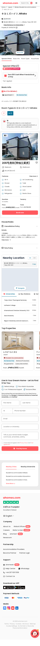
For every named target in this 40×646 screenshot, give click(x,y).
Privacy (12, 624)
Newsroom (7, 537)
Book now (20, 213)
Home (3, 7)
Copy (34, 264)
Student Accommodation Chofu (16, 480)
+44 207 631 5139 (12, 572)
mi (30, 258)
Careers (6, 530)
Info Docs (25, 624)
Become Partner (9, 553)
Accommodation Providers (13, 549)
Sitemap (33, 624)
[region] (20, 279)
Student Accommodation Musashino (18, 476)
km (35, 258)
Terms (6, 624)
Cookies (18, 624)
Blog (5, 534)
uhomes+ (16, 534)
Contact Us (10, 576)
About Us (6, 526)
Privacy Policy (24, 443)
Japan (9, 7)
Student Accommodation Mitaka (17, 473)
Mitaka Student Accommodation (24, 7)
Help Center (10, 568)
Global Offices (22, 526)
